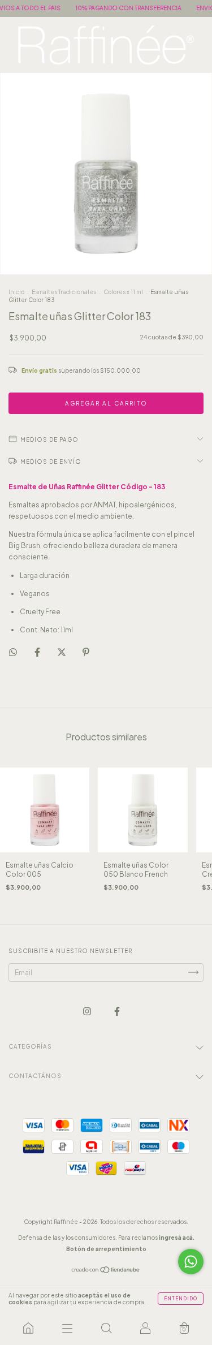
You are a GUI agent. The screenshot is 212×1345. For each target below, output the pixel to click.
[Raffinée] (27, 1328)
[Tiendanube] (106, 1271)
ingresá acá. (176, 1237)
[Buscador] (106, 1328)
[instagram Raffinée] (87, 1011)
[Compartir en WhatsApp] (13, 652)
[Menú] (66, 1328)
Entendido (180, 1298)
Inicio (16, 291)
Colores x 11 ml (123, 291)
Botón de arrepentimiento (106, 1248)
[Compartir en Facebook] (38, 652)
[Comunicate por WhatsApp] (191, 1261)
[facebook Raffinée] (117, 1011)
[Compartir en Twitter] (62, 652)
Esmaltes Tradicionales (64, 291)
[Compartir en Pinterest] (85, 652)
